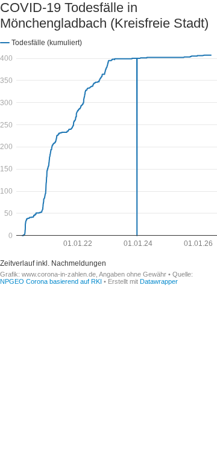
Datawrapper (159, 281)
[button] (41, 42)
